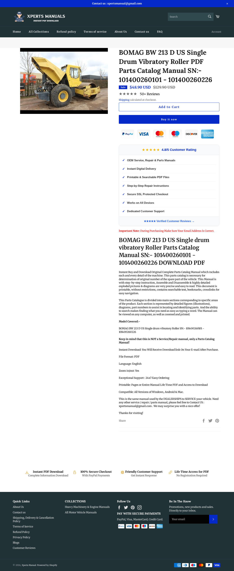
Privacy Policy (21, 537)
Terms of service (95, 31)
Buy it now (169, 119)
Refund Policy (21, 532)
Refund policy (66, 31)
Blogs (16, 542)
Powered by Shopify (47, 565)
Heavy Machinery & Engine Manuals (87, 507)
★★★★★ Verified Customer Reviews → (169, 221)
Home (17, 31)
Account (216, 31)
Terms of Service (23, 526)
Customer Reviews (24, 548)
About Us (121, 31)
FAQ (160, 31)
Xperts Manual (29, 565)
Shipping (124, 99)
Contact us (142, 31)
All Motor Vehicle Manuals (81, 512)
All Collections (39, 31)
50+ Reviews (150, 94)
